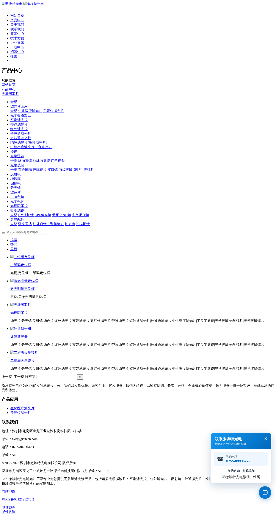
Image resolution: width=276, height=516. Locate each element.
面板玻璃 (65, 169)
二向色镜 (17, 197)
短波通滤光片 (20, 138)
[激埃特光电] (138, 4)
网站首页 (17, 15)
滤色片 (15, 192)
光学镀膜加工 (20, 115)
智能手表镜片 (83, 169)
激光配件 (17, 219)
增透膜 (15, 179)
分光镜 (15, 188)
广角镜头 (58, 160)
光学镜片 (17, 201)
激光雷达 (25, 224)
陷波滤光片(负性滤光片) (28, 142)
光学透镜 (17, 156)
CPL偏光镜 (42, 215)
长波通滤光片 (20, 133)
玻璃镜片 (40, 169)
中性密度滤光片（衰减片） (31, 147)
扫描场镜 (83, 224)
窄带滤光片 (19, 120)
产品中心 (9, 89)
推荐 (13, 240)
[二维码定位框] (22, 257)
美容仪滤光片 (53, 111)
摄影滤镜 (17, 210)
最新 (13, 249)
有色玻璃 (25, 169)
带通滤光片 (19, 124)
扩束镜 (70, 224)
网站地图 (9, 491)
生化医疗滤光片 (30, 111)
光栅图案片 (10, 94)
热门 (13, 244)
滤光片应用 (19, 106)
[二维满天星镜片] (24, 352)
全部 (13, 102)
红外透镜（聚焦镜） (48, 224)
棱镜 (13, 151)
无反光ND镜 (61, 215)
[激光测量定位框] (24, 281)
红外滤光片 (19, 129)
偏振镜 (15, 183)
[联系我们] (265, 492)
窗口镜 (52, 169)
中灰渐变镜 (80, 215)
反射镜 (15, 174)
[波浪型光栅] (20, 328)
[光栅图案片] (20, 305)
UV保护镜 (26, 215)
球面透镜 (25, 160)
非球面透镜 (41, 160)
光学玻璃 (17, 165)
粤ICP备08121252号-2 (18, 499)
